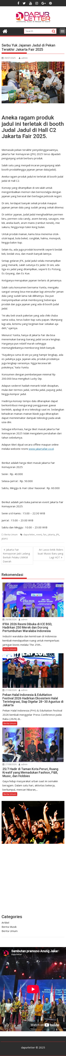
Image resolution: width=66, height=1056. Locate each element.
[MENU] (62, 31)
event (39, 534)
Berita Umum (11, 534)
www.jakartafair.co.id (41, 448)
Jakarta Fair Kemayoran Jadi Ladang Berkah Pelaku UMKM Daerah (16, 555)
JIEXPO (5, 538)
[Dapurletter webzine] (5, 30)
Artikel (5, 922)
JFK (57, 534)
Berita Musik (9, 926)
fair (44, 534)
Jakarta (51, 534)
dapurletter (29, 534)
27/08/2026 (11, 690)
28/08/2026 (11, 619)
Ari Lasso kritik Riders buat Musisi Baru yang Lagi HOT (50, 553)
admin (24, 57)
